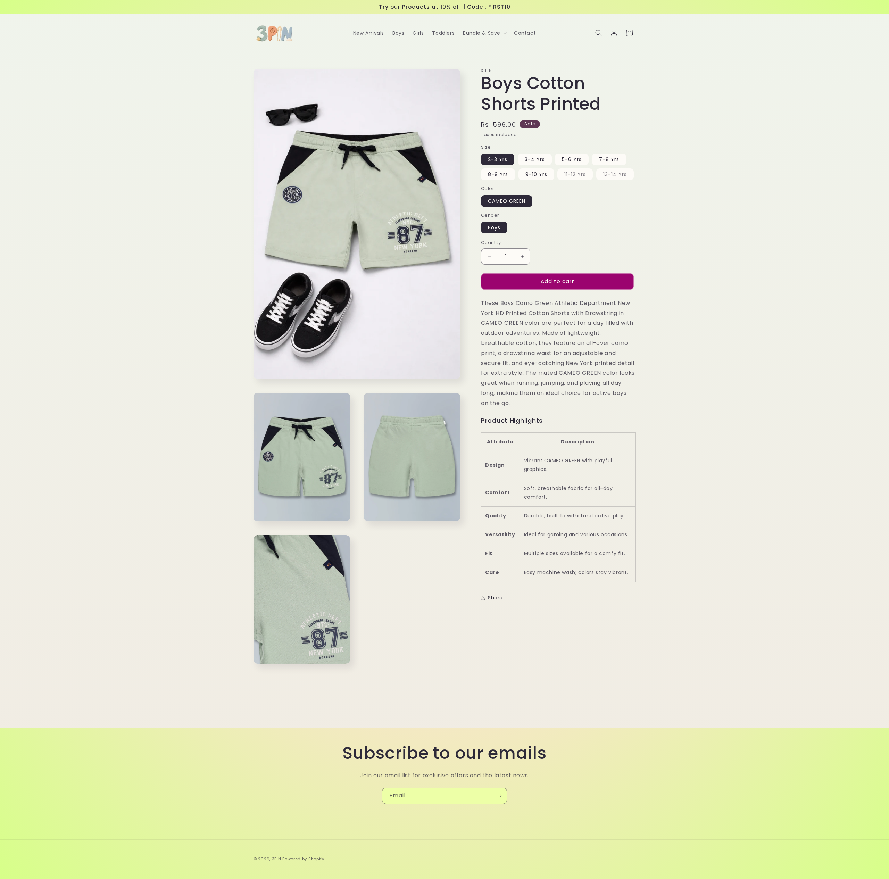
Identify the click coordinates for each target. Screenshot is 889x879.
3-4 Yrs (535, 159)
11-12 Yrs (578, 175)
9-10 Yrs (536, 174)
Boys (494, 227)
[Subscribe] (499, 796)
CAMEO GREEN (506, 201)
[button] (484, 33)
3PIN (276, 859)
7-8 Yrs (609, 159)
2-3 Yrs (497, 159)
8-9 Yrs (498, 174)
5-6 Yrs (572, 159)
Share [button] (495, 597)
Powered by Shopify (303, 859)
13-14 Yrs (618, 175)
